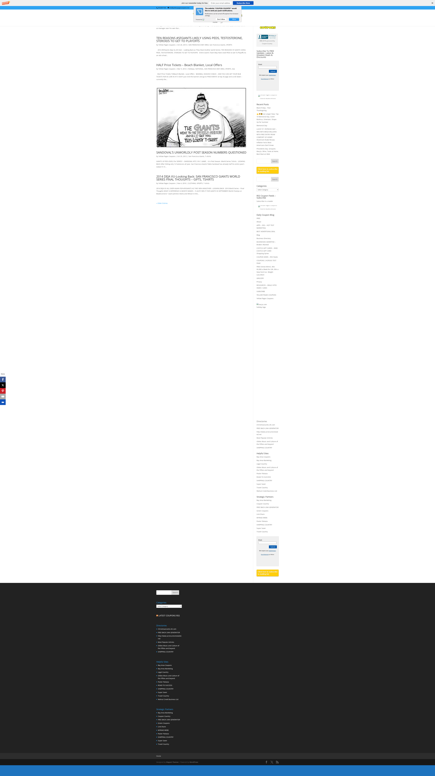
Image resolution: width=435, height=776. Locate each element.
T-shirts (208, 156)
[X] (3, 385)
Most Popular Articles (265, 438)
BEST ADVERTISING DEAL (266, 231)
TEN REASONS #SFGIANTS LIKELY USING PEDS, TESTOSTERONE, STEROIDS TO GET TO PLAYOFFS (199, 39)
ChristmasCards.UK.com (266, 425)
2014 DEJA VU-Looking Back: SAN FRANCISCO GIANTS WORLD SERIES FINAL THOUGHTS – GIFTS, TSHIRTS (198, 177)
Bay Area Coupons (263, 457)
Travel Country (262, 487)
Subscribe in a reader (265, 201)
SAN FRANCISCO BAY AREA (198, 45)
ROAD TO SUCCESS (264, 477)
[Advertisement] (266, 347)
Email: (260, 64)
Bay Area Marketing (264, 460)
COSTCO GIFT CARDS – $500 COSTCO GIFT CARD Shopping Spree (267, 251)
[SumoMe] (3, 402)
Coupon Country (263, 504)
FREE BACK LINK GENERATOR (268, 428)
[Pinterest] (3, 391)
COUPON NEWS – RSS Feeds (267, 257)
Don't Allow (221, 19)
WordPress (194, 762)
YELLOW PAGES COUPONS (266, 295)
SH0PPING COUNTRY (264, 448)
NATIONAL (199, 69)
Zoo (233, 69)
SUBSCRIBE (261, 291)
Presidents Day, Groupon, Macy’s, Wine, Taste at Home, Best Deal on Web (268, 151)
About (259, 222)
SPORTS (229, 45)
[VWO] (205, 19)
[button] (217, 3)
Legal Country (262, 464)
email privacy (272, 75)
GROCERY (260, 278)
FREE (258, 218)
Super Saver (261, 484)
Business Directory (264, 238)
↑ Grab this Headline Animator (267, 98)
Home (215, 22)
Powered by (199, 19)
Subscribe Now (243, 3)
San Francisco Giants (217, 45)
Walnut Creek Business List (267, 491)
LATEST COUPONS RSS (169, 615)
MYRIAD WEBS (262, 518)
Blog (258, 235)
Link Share (261, 514)
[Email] (3, 396)
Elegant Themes (172, 762)
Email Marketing (265, 79)
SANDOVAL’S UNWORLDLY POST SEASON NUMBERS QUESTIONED (201, 152)
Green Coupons (262, 511)
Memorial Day (262, 125)
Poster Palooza (262, 473)
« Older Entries (162, 203)
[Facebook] (3, 379)
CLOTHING (192, 183)
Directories (262, 421)
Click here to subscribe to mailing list (268, 170)
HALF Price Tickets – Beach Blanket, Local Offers (189, 65)
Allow (234, 19)
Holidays (191, 69)
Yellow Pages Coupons (167, 45)
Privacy (259, 282)
